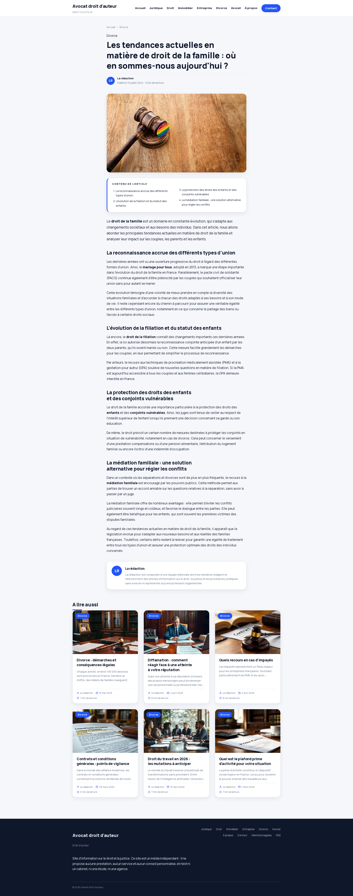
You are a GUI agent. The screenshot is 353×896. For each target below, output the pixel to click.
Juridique (156, 8)
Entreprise (204, 8)
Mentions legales (262, 835)
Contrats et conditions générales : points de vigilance (103, 761)
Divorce (221, 8)
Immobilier (185, 8)
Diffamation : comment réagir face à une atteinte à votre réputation (170, 665)
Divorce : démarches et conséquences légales (96, 662)
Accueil (140, 8)
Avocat (236, 8)
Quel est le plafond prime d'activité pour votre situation (245, 761)
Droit (170, 8)
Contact (271, 8)
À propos (251, 8)
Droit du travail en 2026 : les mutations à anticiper (169, 761)
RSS (278, 835)
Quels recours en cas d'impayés (246, 660)
